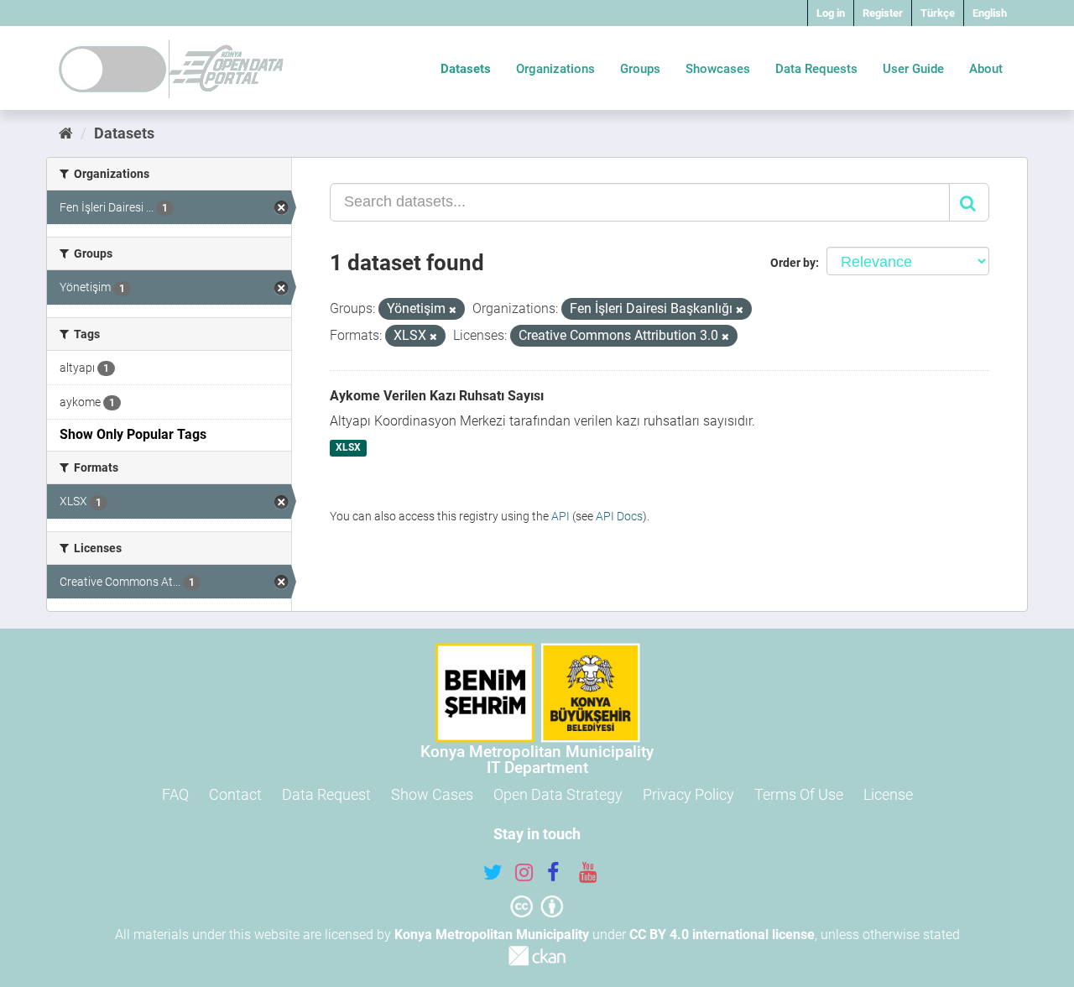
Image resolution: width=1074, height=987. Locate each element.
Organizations (555, 68)
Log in (830, 13)
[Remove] (452, 310)
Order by (793, 262)
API (560, 516)
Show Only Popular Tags (133, 434)
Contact (235, 794)
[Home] (66, 133)
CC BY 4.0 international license (722, 935)
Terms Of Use (798, 794)
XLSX (348, 448)
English (989, 13)
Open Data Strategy (558, 794)
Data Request (326, 794)
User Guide (913, 68)
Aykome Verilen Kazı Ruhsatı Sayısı (437, 396)
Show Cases (432, 794)
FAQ (175, 794)
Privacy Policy (688, 794)
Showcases (718, 68)
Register (883, 13)
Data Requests (816, 68)
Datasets (466, 68)
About (986, 68)
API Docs (619, 516)
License (888, 794)
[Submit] (969, 202)
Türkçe (937, 13)
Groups (640, 68)
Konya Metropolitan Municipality (491, 935)
